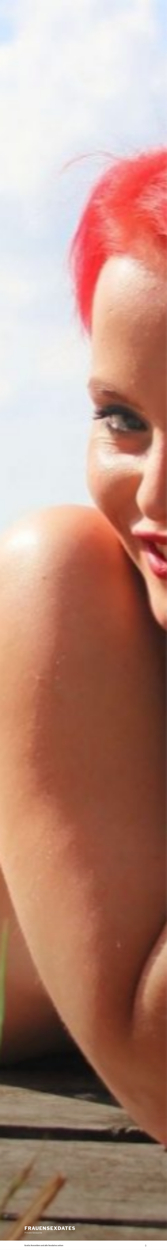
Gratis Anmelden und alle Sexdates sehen (43, 1245)
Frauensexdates (50, 1228)
